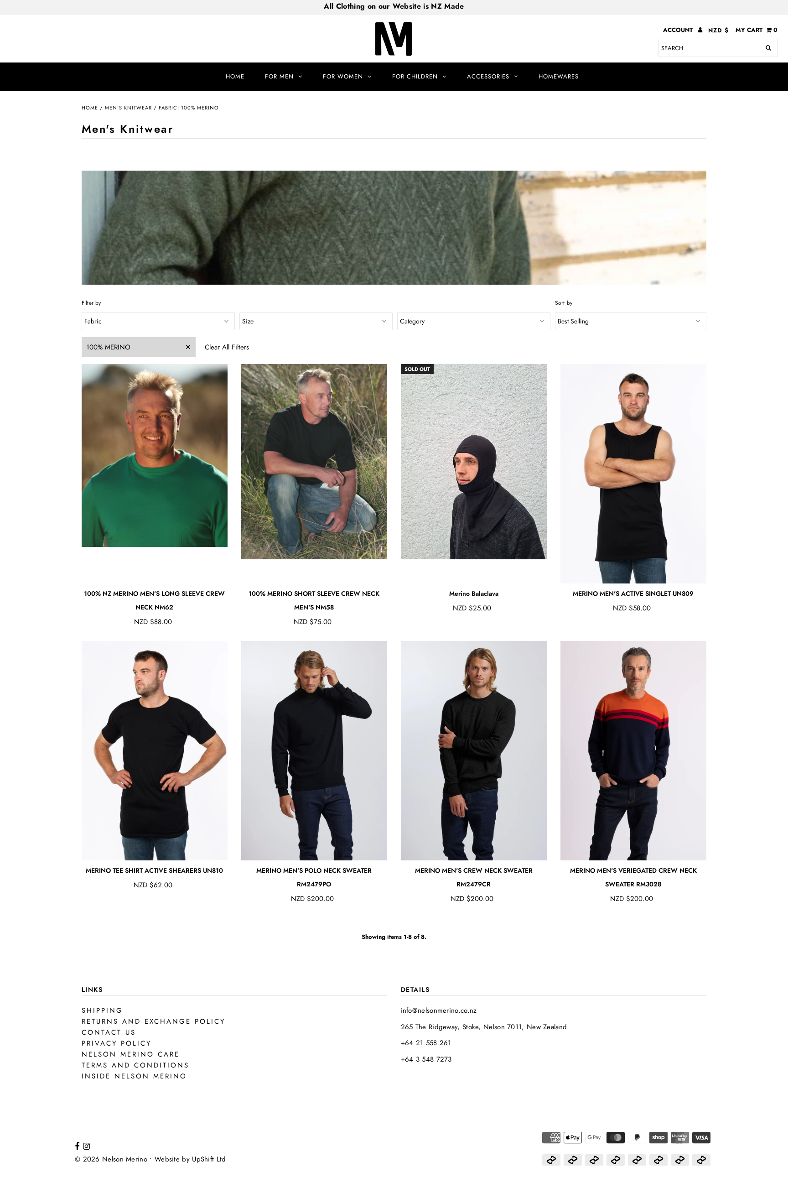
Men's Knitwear (128, 107)
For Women (343, 76)
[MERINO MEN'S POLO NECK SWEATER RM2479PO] (314, 751)
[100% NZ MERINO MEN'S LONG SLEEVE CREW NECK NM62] (155, 455)
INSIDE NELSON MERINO (134, 1076)
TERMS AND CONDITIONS (135, 1065)
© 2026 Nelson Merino (111, 1159)
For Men (279, 76)
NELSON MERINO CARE (131, 1054)
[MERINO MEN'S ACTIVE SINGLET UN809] (633, 474)
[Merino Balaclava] (474, 462)
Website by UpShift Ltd (190, 1159)
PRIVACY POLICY (116, 1043)
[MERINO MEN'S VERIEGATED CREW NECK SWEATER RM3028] (633, 751)
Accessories (488, 76)
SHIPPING (102, 1010)
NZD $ (718, 30)
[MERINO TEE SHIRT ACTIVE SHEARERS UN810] (155, 751)
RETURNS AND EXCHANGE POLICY (153, 1021)
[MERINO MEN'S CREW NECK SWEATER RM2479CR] (474, 751)
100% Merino (108, 347)
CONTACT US (109, 1032)
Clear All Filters (227, 347)
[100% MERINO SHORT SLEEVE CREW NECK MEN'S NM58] (314, 462)
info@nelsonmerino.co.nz (439, 1010)
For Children (415, 76)
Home (235, 76)
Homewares (559, 76)
